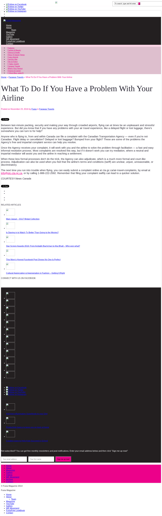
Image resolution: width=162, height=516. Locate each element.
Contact (9, 43)
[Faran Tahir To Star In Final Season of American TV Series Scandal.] (10, 320)
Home (9, 25)
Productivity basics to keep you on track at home (27, 427)
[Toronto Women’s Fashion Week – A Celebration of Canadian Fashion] (10, 370)
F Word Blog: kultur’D (16, 73)
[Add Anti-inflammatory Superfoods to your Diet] (10, 409)
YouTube (10, 34)
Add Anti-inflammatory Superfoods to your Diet (26, 414)
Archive (9, 479)
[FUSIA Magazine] (81, 20)
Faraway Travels (46, 109)
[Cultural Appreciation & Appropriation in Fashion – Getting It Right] (10, 269)
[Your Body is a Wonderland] (10, 349)
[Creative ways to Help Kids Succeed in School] (10, 436)
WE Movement (12, 39)
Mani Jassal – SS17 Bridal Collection (22, 219)
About (8, 28)
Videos (9, 475)
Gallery (9, 37)
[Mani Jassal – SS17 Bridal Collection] (10, 215)
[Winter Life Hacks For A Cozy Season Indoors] (10, 341)
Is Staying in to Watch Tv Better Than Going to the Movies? (32, 232)
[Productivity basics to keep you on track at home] (10, 423)
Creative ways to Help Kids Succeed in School (27, 441)
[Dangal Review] (10, 363)
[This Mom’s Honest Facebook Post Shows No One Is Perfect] (10, 255)
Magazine (10, 32)
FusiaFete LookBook (15, 41)
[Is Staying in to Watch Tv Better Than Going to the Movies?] (10, 228)
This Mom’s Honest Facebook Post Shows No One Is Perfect (33, 260)
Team (13, 30)
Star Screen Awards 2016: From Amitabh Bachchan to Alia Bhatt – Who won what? (43, 246)
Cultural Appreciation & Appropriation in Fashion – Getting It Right (35, 273)
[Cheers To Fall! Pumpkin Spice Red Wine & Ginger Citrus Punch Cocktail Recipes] (10, 377)
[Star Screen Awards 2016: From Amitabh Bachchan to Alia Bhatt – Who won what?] (10, 242)
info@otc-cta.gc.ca (11, 173)
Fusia (34, 109)
